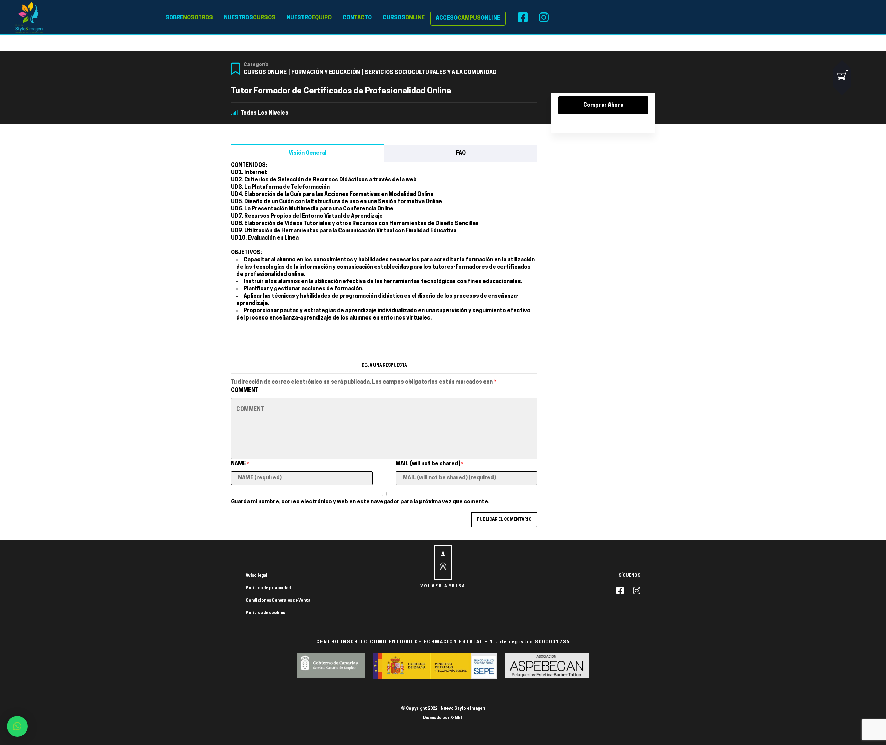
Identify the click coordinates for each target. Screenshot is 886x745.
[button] (17, 726)
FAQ (461, 153)
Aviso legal (257, 576)
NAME (240, 464)
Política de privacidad (268, 588)
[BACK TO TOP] (443, 562)
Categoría (256, 65)
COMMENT (245, 390)
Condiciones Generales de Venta (278, 601)
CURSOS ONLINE (265, 72)
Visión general (307, 153)
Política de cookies (265, 613)
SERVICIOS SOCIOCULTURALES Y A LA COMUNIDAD (431, 72)
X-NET (456, 718)
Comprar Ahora (603, 105)
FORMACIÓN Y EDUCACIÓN (325, 72)
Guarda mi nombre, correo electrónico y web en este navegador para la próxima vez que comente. (360, 502)
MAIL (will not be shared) (429, 464)
